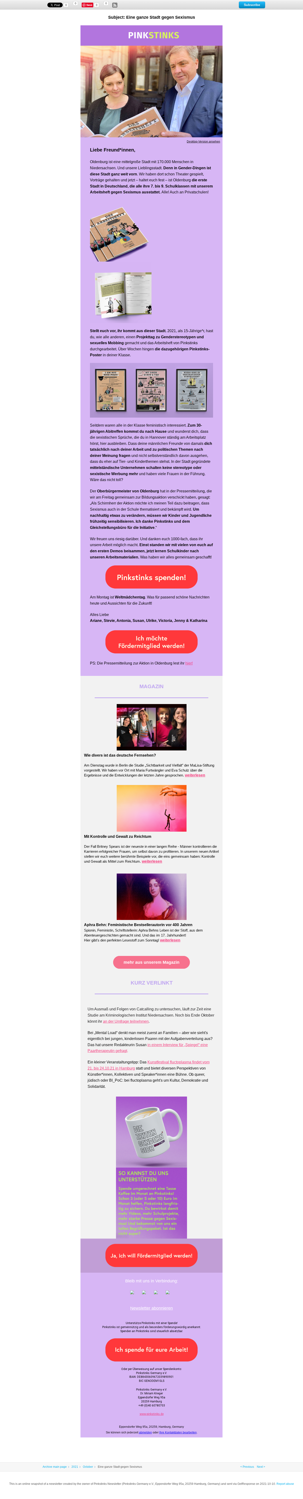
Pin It (90, 5)
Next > (261, 1466)
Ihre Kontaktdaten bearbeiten (178, 1432)
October (88, 1466)
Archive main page (55, 1466)
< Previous (247, 1466)
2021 (74, 1466)
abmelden (145, 1432)
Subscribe (252, 5)
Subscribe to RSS (114, 5)
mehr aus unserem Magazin (151, 962)
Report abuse (285, 1484)
